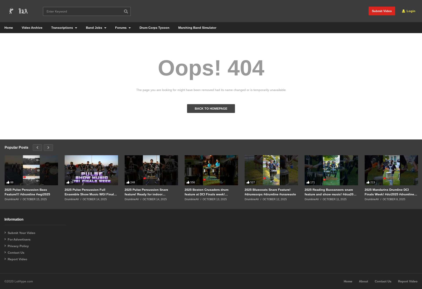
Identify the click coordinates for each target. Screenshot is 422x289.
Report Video (17, 259)
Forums (121, 27)
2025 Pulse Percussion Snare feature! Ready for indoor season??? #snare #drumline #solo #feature (151, 192)
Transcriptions (62, 27)
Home (8, 27)
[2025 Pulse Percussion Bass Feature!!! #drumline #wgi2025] (31, 170)
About (363, 281)
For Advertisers (19, 239)
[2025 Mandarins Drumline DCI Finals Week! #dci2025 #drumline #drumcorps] (391, 170)
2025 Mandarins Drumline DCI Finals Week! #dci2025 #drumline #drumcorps (389, 192)
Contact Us (16, 252)
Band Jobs (94, 27)
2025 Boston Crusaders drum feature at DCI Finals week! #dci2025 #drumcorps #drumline (209, 192)
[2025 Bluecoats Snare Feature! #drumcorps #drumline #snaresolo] (271, 170)
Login (410, 11)
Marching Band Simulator (197, 27)
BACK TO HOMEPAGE (211, 108)
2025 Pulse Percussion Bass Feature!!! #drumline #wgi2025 (27, 192)
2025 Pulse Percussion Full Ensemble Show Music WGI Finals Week (90, 192)
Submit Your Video (21, 233)
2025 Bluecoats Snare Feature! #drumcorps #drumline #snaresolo (270, 192)
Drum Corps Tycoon (154, 27)
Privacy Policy (18, 246)
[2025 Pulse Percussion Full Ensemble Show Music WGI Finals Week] (91, 170)
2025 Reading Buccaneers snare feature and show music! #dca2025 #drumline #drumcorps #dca (331, 192)
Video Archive (32, 27)
